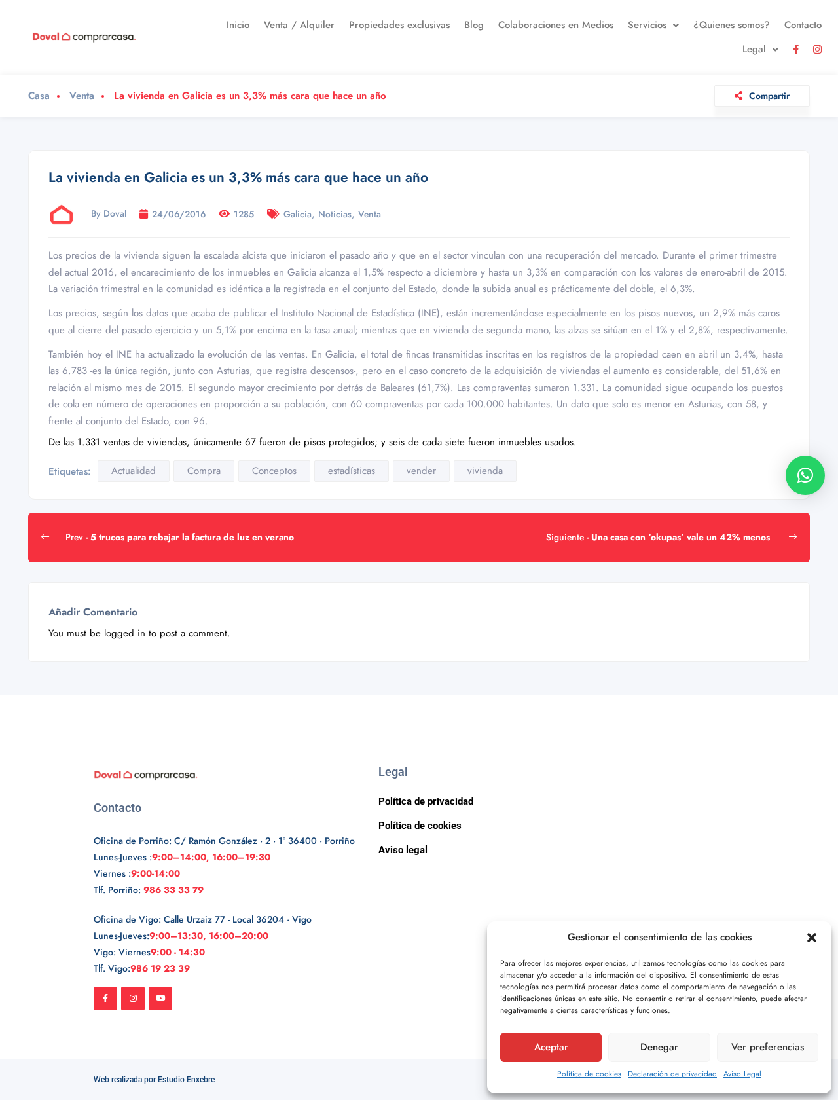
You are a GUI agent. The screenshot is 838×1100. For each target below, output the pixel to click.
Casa (39, 96)
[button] (811, 937)
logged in (124, 633)
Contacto (803, 25)
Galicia (297, 214)
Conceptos (274, 471)
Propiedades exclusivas (399, 25)
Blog (474, 25)
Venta (81, 96)
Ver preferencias (767, 1047)
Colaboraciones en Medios (555, 25)
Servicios (647, 25)
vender (421, 471)
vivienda (485, 471)
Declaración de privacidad (672, 1074)
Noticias (335, 214)
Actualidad (133, 471)
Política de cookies (589, 1074)
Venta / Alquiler (299, 25)
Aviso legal (403, 850)
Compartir (769, 95)
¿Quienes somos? (731, 25)
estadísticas (351, 471)
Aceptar (551, 1047)
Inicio (238, 25)
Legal (754, 49)
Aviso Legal (742, 1074)
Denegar (659, 1047)
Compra (204, 471)
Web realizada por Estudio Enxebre (154, 1079)
